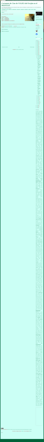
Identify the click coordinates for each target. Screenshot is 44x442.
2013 (37, 53)
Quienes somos (18, 9)
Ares (38, 132)
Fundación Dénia (38, 239)
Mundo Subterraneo (38, 319)
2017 (37, 48)
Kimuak (41, 288)
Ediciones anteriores (14, 9)
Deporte (41, 185)
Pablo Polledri (40, 339)
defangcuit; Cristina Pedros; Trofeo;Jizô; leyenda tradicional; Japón (39, 184)
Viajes (37, 396)
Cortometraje (38, 171)
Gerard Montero (40, 243)
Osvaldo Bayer (37, 338)
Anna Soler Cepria (40, 128)
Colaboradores (40, 167)
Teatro (38, 380)
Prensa (32, 9)
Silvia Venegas (40, 375)
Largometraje (40, 292)
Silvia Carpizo (37, 375)
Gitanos (41, 244)
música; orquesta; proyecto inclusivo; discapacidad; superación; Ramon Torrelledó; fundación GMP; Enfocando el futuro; (39, 322)
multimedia (41, 318)
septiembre (39, 95)
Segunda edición (40, 371)
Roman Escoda (40, 365)
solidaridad (41, 376)
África (40, 113)
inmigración (37, 262)
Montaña (38, 317)
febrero (38, 102)
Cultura (39, 174)
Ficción (41, 234)
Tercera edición (38, 381)
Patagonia (37, 345)
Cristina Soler (37, 173)
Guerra (41, 250)
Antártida (39, 129)
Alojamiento (37, 123)
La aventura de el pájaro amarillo (39, 81)
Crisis (36, 172)
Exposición (41, 230)
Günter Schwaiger (40, 253)
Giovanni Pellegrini (38, 244)
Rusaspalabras (39, 367)
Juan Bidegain (37, 277)
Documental (38, 188)
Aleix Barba (41, 119)
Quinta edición (38, 360)
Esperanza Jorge (38, 228)
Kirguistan (37, 289)
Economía (37, 218)
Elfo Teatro (37, 220)
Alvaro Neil (40, 123)
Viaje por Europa (40, 395)
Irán (40, 263)
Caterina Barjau (41, 153)
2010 (37, 106)
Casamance (37, 153)
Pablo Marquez (40, 338)
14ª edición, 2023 (10, 9)
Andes (38, 125)
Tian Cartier (41, 382)
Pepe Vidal (37, 349)
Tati (37, 380)
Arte (38, 134)
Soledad (38, 376)
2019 (37, 46)
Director (37, 187)
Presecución (41, 356)
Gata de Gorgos (38, 242)
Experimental (40, 229)
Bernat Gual (39, 144)
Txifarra (38, 69)
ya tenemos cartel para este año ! (39, 79)
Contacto (34, 9)
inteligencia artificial (38, 263)
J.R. (38, 265)
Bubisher (37, 149)
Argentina (40, 132)
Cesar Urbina (39, 157)
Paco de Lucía (40, 340)
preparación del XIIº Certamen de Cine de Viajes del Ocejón (39, 355)
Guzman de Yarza (38, 254)
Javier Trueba (41, 267)
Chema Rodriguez (40, 158)
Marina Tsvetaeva (39, 304)
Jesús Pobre (39, 269)
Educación (40, 218)
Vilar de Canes (40, 402)
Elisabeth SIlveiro (39, 223)
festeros (41, 233)
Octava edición (38, 335)
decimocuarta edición (39, 179)
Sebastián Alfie (38, 370)
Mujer (38, 318)
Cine (38, 161)
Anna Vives (37, 129)
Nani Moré (37, 325)
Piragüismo (37, 352)
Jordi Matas (37, 272)
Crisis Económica (40, 172)
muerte (36, 318)
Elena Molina (40, 219)
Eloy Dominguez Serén (39, 224)
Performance (40, 349)
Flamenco (41, 235)
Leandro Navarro (40, 294)
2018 (37, 47)
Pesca (40, 350)
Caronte (36, 152)
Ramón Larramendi (38, 362)
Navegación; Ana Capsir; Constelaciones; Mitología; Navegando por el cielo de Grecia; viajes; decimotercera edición (39, 329)
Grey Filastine (39, 250)
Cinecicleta (41, 164)
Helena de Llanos (40, 255)
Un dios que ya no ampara (38, 74)
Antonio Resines (40, 130)
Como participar (26, 9)
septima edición (38, 373)
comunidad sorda (40, 168)
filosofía (36, 235)
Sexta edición (40, 374)
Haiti (40, 254)
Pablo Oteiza (37, 339)
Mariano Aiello (39, 303)
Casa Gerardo (40, 152)
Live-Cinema (40, 299)
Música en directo (38, 320)
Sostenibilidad (37, 377)
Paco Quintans (37, 340)
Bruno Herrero (40, 148)
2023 (37, 41)
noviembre (38, 56)
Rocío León (37, 365)
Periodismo (37, 350)
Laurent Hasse (37, 293)
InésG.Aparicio (37, 259)
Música (41, 319)
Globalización (37, 245)
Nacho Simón (40, 324)
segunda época (38, 372)
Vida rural (40, 397)
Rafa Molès (41, 361)
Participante (38, 344)
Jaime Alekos (40, 265)
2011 (37, 105)
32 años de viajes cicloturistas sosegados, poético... (39, 64)
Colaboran (29, 9)
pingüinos (41, 351)
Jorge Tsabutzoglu (38, 274)
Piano (39, 351)
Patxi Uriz (41, 346)
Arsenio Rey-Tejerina (39, 133)
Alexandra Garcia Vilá (38, 120)
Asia (41, 135)
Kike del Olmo (38, 288)
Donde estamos (22, 9)
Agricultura (38, 114)
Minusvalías (41, 315)
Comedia (37, 168)
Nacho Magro (37, 324)
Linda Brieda (37, 299)
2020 (37, 45)
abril (38, 100)
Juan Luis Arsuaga (38, 278)
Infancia (41, 259)
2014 (37, 52)
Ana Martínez (40, 124)
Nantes (39, 325)
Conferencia (37, 169)
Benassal (39, 143)
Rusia (41, 367)
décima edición (39, 178)
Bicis (39, 145)
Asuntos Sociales (40, 139)
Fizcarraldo (39, 235)
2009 (37, 107)
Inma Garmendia (40, 260)
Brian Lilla (39, 147)
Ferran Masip (38, 233)
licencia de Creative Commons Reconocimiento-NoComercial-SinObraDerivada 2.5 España (19, 429)
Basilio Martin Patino (40, 142)
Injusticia (37, 260)
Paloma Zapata (39, 343)
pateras (39, 345)
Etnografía (41, 228)
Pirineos (41, 352)
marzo (38, 101)
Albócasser (38, 119)
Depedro (39, 185)
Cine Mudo (37, 164)
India (41, 258)
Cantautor (41, 149)
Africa (38, 113)
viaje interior (39, 394)
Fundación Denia (40, 238)
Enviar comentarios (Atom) (20, 49)
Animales (40, 127)
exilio (36, 229)
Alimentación (37, 122)
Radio (38, 361)
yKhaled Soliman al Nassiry (39, 405)
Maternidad (39, 308)
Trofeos (39, 390)
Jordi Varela (39, 272)
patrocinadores (38, 346)
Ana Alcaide (37, 124)
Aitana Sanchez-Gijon (40, 115)
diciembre (38, 55)
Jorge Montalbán (40, 273)
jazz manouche (38, 268)
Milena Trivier (40, 314)
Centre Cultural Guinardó (39, 154)
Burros (39, 149)
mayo (38, 99)
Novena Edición (38, 334)
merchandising (37, 313)
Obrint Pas (41, 334)
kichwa (41, 287)
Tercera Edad (41, 380)
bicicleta (41, 144)
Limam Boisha (40, 298)
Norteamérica (37, 333)
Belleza (36, 143)
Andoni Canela (40, 125)
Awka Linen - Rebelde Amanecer (39, 84)
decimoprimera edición (39, 180)
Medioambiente (38, 310)
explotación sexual (38, 230)
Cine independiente (40, 163)
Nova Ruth (41, 333)
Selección (41, 372)
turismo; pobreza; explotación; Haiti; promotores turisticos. (39, 391)
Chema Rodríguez (38, 159)
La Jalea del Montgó (3, 9)
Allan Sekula (41, 122)
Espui (38, 72)
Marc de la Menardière (38, 302)
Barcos (36, 142)
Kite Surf (39, 289)
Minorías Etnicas (38, 315)
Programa (37, 358)
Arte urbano (41, 134)
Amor (41, 123)
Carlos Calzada (40, 150)
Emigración (37, 225)
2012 (37, 54)
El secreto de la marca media (39, 67)
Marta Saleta (39, 307)
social (36, 376)
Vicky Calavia (39, 396)
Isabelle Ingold (39, 264)
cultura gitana (39, 175)
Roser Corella (38, 366)
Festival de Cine (38, 234)
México (40, 313)
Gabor (39, 240)
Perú (38, 350)
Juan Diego (41, 277)
